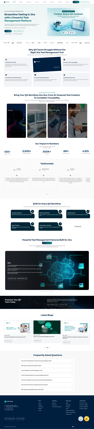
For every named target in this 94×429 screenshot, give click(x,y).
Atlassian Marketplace (70, 410)
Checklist (68, 406)
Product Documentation (71, 412)
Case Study (68, 404)
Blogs (67, 403)
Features (21, 2)
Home (39, 403)
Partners (60, 2)
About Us (54, 403)
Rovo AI (14, 2)
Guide (67, 408)
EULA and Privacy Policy (57, 406)
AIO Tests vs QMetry (84, 406)
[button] (44, 291)
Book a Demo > (57, 67)
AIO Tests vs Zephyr (83, 408)
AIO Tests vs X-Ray (83, 403)
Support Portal (69, 414)
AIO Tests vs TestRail (84, 404)
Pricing (44, 2)
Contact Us (78, 226)
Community (40, 406)
